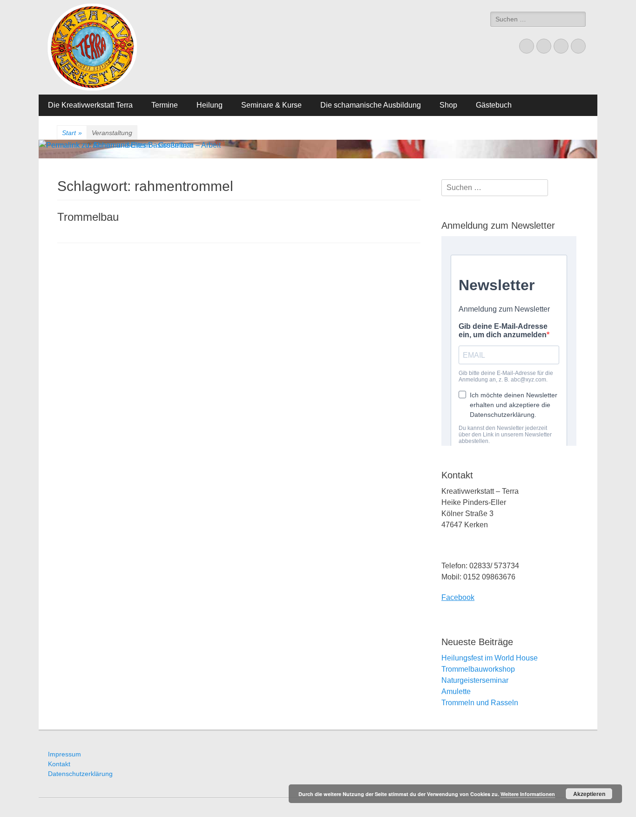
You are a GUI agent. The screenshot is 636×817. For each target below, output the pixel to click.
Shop (448, 105)
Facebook (457, 597)
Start (72, 132)
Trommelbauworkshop (478, 669)
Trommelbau (88, 217)
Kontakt (59, 764)
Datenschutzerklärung (80, 773)
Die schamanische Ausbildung (370, 105)
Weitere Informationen (528, 793)
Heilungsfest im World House (489, 658)
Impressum (64, 754)
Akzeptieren (589, 794)
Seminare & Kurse (271, 105)
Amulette (456, 691)
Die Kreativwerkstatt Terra (90, 105)
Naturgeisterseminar (474, 680)
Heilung (209, 105)
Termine (164, 105)
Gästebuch (494, 105)
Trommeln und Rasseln (479, 703)
